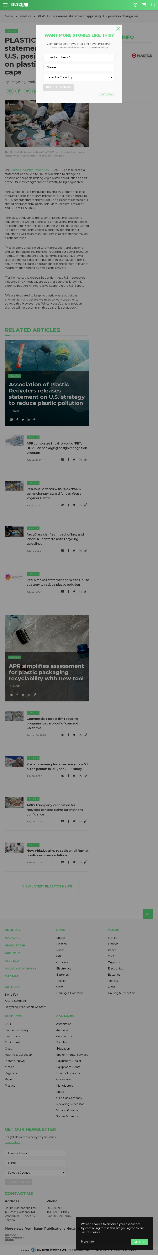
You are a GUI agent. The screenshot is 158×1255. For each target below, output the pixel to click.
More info (87, 1241)
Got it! (140, 1242)
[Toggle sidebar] (5, 5)
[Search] (153, 5)
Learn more (107, 94)
